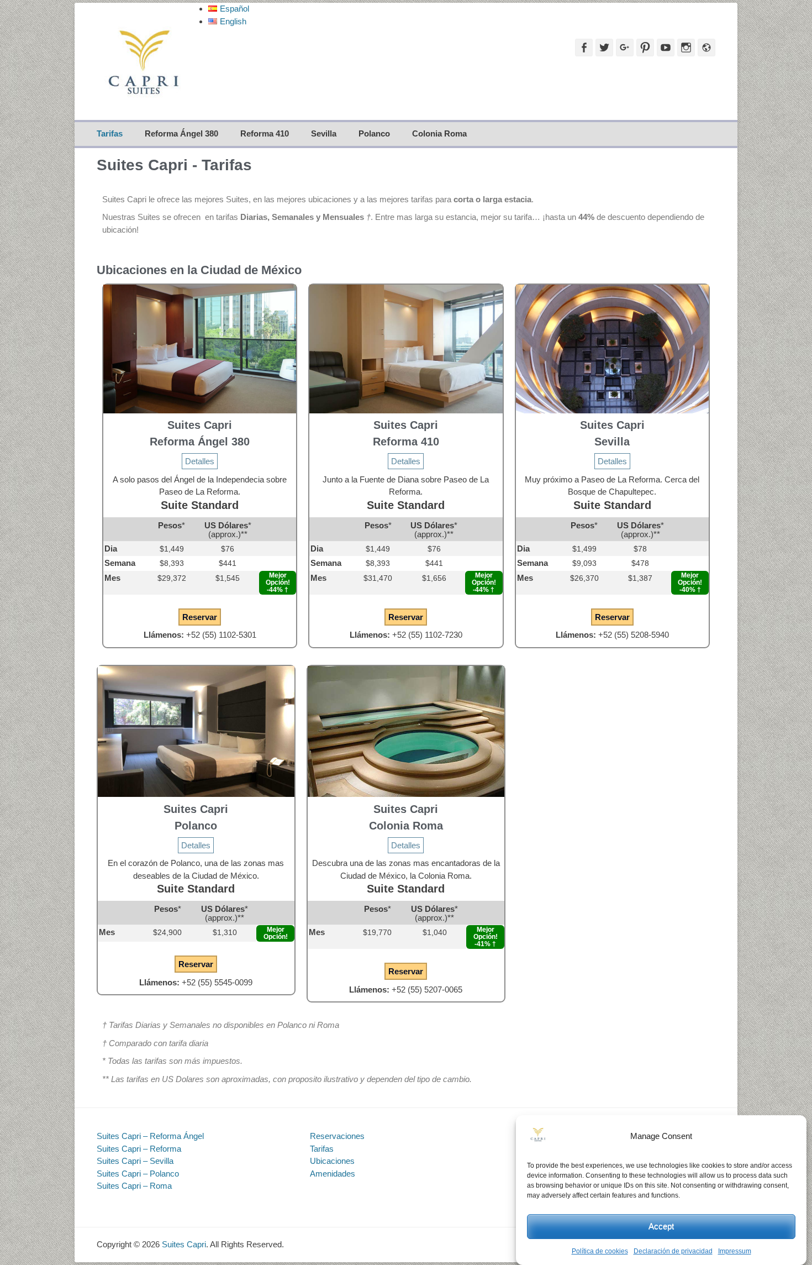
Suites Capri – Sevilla (135, 1161)
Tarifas (110, 133)
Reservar (199, 617)
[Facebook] (584, 47)
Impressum (734, 1251)
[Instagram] (686, 47)
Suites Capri (184, 1244)
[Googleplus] (625, 47)
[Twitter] (604, 47)
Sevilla (323, 133)
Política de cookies (600, 1251)
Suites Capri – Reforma (139, 1148)
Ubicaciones (332, 1161)
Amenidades (332, 1173)
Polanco (374, 133)
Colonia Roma (439, 133)
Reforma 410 (264, 133)
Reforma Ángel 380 (181, 133)
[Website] (706, 47)
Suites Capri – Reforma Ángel (150, 1136)
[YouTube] (665, 47)
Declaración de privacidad (673, 1251)
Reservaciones (337, 1136)
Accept (661, 1226)
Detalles (199, 461)
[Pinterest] (645, 47)
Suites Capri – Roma (134, 1185)
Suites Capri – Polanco (138, 1173)
